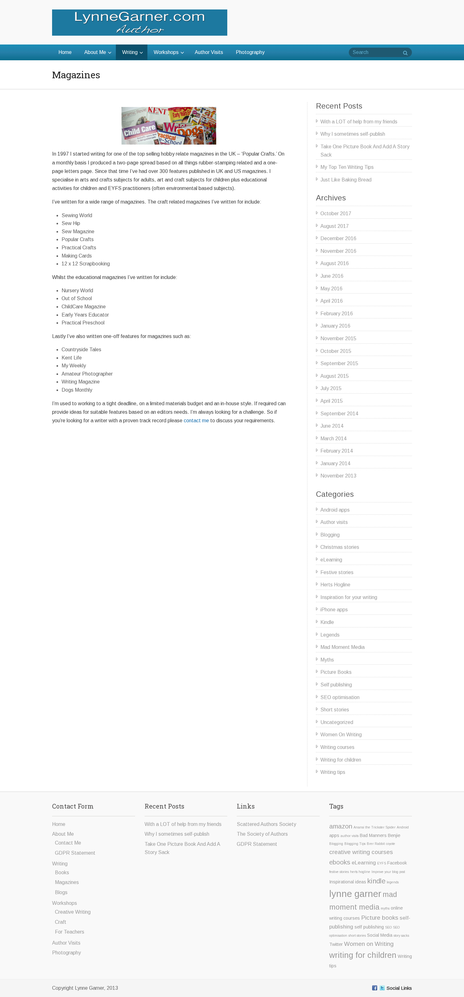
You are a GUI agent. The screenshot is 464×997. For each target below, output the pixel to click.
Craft (60, 922)
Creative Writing (73, 912)
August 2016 (334, 263)
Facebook (397, 862)
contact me (196, 420)
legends (393, 882)
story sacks (401, 935)
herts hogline (360, 872)
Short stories (334, 709)
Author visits (334, 522)
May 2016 (331, 288)
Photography (250, 52)
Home (65, 52)
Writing (130, 52)
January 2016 (335, 326)
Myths (327, 659)
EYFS (381, 863)
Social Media (379, 935)
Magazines (67, 882)
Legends (330, 635)
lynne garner (355, 893)
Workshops (166, 52)
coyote (390, 844)
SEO (388, 927)
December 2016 (338, 238)
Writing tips (332, 772)
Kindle (327, 622)
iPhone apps (334, 609)
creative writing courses (361, 852)
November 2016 (338, 251)
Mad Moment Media (342, 647)
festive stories (339, 872)
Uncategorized (336, 722)
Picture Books (336, 672)
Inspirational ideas (347, 881)
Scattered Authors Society (266, 824)
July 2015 (331, 388)
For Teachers (69, 932)
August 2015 (334, 376)
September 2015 (339, 363)
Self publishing (336, 684)
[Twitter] (382, 987)
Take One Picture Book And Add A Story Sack (364, 150)
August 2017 (334, 226)
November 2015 (338, 338)
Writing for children (340, 760)
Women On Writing (341, 734)
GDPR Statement (75, 853)
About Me (95, 52)
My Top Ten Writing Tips (347, 167)
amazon (340, 826)
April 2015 (331, 401)
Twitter (336, 944)
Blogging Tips (355, 844)
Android (403, 827)
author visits (350, 836)
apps (334, 835)
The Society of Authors (262, 834)
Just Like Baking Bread (346, 179)
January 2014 (335, 463)
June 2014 (331, 426)
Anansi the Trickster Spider (375, 827)
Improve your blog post (388, 872)
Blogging (330, 534)
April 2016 (331, 301)
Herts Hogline (335, 584)
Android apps (335, 510)
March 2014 (333, 438)
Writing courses (337, 747)
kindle (376, 881)
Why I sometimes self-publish (352, 134)
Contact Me (68, 843)
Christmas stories (339, 547)
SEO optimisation (340, 697)
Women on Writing (369, 944)
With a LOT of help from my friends (358, 121)
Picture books (379, 917)
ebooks (339, 862)
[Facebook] (374, 987)
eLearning (331, 559)
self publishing (369, 926)
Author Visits (209, 52)
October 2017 (335, 213)
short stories (357, 935)
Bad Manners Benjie (380, 835)
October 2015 (335, 351)
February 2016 (336, 313)
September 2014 (339, 413)
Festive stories (337, 572)
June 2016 (331, 276)
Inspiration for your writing (348, 597)
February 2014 (336, 451)
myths (385, 908)
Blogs (61, 892)
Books (62, 872)
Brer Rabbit (376, 844)
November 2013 (338, 475)
